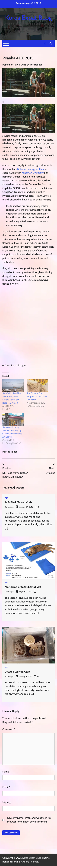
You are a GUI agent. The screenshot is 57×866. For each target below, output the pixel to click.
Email (6, 787)
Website (6, 802)
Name (6, 771)
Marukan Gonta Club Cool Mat (23, 587)
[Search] (50, 43)
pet (15, 451)
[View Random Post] (45, 43)
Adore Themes (30, 861)
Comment (8, 729)
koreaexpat (36, 64)
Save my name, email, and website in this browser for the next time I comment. (29, 819)
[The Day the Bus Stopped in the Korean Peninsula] (37, 385)
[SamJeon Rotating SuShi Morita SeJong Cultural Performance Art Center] (13, 419)
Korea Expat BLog (28, 17)
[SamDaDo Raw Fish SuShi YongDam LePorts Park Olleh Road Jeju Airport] (13, 385)
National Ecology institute (30, 168)
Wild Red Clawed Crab (18, 502)
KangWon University (33, 172)
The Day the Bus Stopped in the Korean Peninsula (37, 396)
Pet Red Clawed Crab (17, 671)
